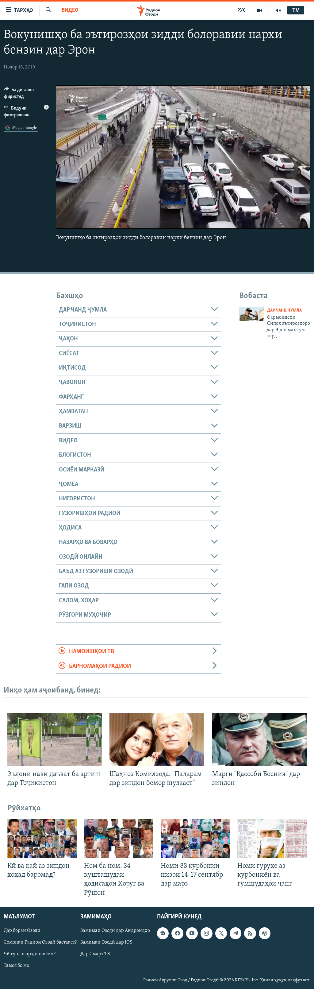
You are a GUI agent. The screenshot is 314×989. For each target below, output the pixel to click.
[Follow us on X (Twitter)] (221, 933)
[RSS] (250, 933)
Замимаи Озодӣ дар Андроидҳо (115, 930)
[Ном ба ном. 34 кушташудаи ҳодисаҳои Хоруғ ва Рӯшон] (118, 838)
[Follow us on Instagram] (206, 933)
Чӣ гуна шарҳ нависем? (30, 954)
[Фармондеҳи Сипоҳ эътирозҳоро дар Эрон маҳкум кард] (251, 314)
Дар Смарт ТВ (95, 954)
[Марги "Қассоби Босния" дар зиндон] (259, 739)
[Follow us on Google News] (163, 933)
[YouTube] (259, 10)
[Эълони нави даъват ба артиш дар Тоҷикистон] (54, 739)
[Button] (26, 94)
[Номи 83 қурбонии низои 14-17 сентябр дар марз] (195, 838)
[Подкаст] (264, 933)
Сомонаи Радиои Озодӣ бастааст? (40, 942)
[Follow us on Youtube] (192, 933)
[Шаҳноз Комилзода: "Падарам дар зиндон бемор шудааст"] (156, 739)
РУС (241, 10)
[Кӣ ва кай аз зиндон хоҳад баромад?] (42, 838)
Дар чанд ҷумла (284, 310)
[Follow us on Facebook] (177, 933)
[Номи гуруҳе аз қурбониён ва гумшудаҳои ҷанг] (272, 838)
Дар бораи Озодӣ (22, 930)
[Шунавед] (278, 10)
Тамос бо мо (16, 965)
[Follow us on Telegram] (235, 933)
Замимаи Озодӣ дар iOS (106, 942)
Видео (70, 10)
